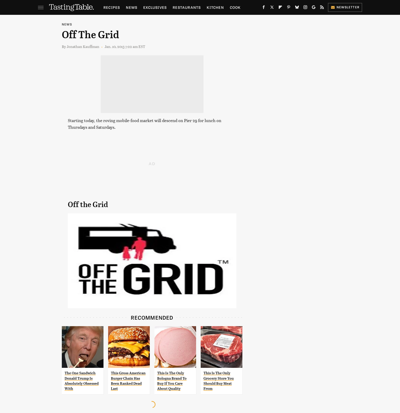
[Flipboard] (280, 8)
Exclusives (155, 7)
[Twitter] (272, 8)
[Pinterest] (288, 8)
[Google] (313, 8)
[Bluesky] (297, 8)
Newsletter (348, 7)
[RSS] (322, 8)
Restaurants (187, 7)
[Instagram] (305, 8)
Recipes (111, 7)
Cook (235, 7)
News (131, 7)
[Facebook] (263, 8)
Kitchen (215, 7)
